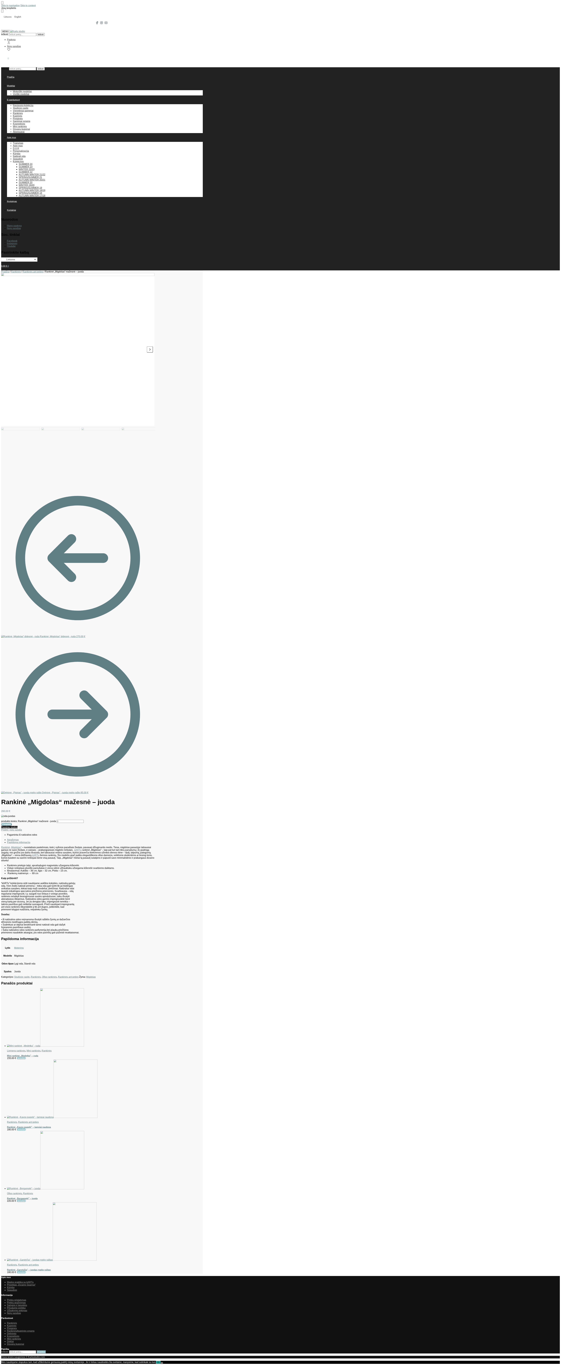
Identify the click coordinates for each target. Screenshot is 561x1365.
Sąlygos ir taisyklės (17, 1305)
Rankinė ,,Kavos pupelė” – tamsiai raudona (29, 1127)
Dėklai (10, 1341)
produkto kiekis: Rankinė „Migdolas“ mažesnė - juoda (28, 821)
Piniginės (12, 1328)
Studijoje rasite (22, 977)
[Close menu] (2, 2)
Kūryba (10, 1287)
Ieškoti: (4, 34)
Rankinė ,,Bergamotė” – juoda (22, 1198)
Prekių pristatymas (16, 1300)
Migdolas (91, 977)
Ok (158, 1362)
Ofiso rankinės (49, 977)
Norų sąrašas (14, 46)
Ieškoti (41, 34)
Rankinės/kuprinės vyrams (20, 1331)
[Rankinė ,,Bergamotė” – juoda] (80, 1160)
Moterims (19, 948)
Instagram (12, 243)
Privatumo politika (16, 1308)
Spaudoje (12, 1290)
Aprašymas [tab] (13, 839)
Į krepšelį (6, 824)
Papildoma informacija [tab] (18, 842)
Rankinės (16, 271)
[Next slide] (150, 349)
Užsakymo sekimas (17, 1310)
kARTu (78, 850)
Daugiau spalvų (9, 827)
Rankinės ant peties (33, 271)
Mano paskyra (14, 225)
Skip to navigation (10, 5)
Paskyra (11, 39)
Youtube (11, 246)
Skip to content (28, 5)
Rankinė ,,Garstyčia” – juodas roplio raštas (29, 1270)
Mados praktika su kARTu (20, 1282)
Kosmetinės (13, 1336)
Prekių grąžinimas (16, 1302)
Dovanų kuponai (15, 1344)
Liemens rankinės (16, 1051)
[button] (5, 58)
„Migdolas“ (16, 847)
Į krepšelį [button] (21, 1058)
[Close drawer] (2, 11)
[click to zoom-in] (77, 349)
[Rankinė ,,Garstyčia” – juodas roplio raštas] (80, 1231)
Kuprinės (11, 1325)
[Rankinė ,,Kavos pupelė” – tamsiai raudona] (80, 1089)
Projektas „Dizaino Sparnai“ (21, 1285)
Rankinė (5, 847)
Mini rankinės (33, 1051)
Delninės (11, 1333)
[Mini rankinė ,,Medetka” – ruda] (80, 1017)
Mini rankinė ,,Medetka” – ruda (22, 1055)
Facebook (12, 241)
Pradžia (5, 271)
